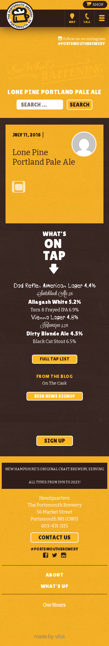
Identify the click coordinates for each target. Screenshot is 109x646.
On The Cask (54, 383)
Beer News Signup (54, 396)
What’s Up (55, 586)
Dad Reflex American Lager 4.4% (55, 286)
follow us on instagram (83, 38)
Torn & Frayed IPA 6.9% (55, 310)
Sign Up (54, 440)
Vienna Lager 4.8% (54, 318)
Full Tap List (54, 358)
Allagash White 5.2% (54, 302)
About (55, 575)
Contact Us (54, 537)
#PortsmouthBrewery (81, 43)
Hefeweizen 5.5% (54, 326)
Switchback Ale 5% (54, 294)
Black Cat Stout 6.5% (54, 341)
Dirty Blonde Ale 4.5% (54, 333)
